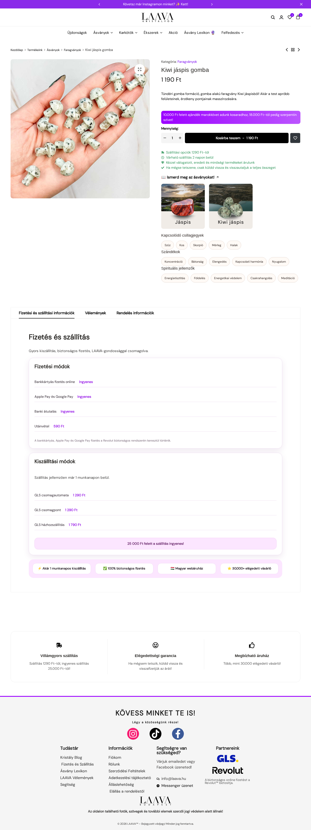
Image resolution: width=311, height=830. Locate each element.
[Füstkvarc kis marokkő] (287, 50)
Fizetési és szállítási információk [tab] (46, 313)
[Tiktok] (155, 734)
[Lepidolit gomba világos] (298, 50)
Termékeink (35, 49)
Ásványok (101, 32)
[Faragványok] (292, 50)
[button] (212, 4)
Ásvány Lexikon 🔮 (199, 32)
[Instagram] (133, 734)
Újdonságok (77, 32)
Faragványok (72, 49)
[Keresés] (273, 17)
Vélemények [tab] (95, 313)
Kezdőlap (17, 49)
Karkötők (126, 32)
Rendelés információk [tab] (135, 313)
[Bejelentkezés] (281, 17)
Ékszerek (151, 32)
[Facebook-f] (178, 734)
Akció (173, 32)
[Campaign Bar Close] (303, 4)
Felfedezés (231, 32)
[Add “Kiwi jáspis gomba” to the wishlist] (295, 138)
